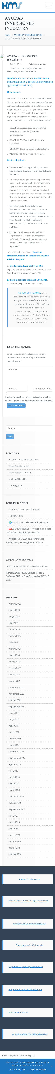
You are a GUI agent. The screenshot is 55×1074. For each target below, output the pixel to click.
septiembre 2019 (17, 809)
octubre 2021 (15, 700)
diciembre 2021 (16, 687)
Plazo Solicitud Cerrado (20, 472)
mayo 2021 (14, 719)
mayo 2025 (14, 616)
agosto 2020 (15, 764)
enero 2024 (14, 655)
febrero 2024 (15, 649)
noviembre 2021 (16, 694)
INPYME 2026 (16, 516)
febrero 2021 (15, 738)
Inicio (7, 35)
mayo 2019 (14, 822)
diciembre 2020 (16, 751)
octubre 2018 (15, 854)
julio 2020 (13, 771)
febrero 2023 (15, 668)
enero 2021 (14, 745)
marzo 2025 (14, 629)
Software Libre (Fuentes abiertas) (29, 1034)
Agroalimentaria (17, 68)
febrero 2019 (15, 841)
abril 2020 (13, 783)
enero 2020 (14, 790)
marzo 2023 (14, 661)
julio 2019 (13, 816)
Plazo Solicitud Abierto (19, 466)
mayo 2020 (14, 777)
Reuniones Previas (18, 1012)
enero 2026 (14, 610)
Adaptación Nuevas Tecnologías (25, 989)
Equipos (29, 68)
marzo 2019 (14, 835)
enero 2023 (14, 674)
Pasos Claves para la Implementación (28, 901)
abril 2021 (13, 726)
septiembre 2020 (17, 758)
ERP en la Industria (29, 879)
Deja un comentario (37, 64)
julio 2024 (13, 642)
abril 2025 (13, 623)
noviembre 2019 (16, 796)
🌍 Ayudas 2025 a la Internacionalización (28, 522)
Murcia (21, 72)
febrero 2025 (15, 636)
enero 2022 (14, 681)
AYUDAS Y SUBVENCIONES (28, 35)
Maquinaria (12, 72)
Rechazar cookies (38, 1069)
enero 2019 (14, 848)
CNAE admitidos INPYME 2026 (24, 509)
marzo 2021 (14, 732)
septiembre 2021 (17, 706)
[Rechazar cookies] (51, 1066)
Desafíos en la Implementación (29, 924)
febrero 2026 (15, 604)
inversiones (39, 68)
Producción (31, 72)
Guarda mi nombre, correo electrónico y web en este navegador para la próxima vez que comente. (29, 399)
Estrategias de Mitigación (29, 945)
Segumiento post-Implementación (26, 966)
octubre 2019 (15, 803)
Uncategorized (16, 485)
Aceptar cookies (18, 1069)
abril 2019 (13, 828)
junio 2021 (14, 713)
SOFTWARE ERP (17, 479)
